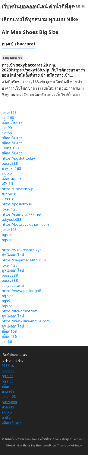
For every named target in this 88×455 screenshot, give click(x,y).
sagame (8, 370)
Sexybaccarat (12, 58)
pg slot (7, 295)
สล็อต (6, 386)
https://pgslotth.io (17, 204)
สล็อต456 (9, 336)
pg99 (6, 300)
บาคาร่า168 (11, 168)
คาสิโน (7, 417)
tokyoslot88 (11, 219)
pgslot (7, 234)
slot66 (7, 132)
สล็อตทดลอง (11, 178)
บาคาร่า (8, 391)
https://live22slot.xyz (19, 310)
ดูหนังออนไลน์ (13, 254)
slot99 (7, 127)
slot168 (8, 117)
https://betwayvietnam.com (25, 224)
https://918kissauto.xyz (21, 249)
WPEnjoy (76, 445)
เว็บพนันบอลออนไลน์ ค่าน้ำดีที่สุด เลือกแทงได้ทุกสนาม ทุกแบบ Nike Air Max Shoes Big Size (40, 19)
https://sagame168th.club (24, 260)
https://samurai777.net (21, 214)
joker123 (9, 112)
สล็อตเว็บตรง (12, 122)
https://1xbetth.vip (17, 188)
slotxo (7, 173)
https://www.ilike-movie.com (26, 321)
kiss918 (8, 198)
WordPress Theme (54, 445)
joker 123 (10, 209)
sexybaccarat (13, 285)
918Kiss (8, 365)
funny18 (9, 193)
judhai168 (10, 147)
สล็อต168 (9, 331)
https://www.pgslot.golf (21, 290)
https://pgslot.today (18, 158)
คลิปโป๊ (7, 183)
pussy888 (10, 163)
